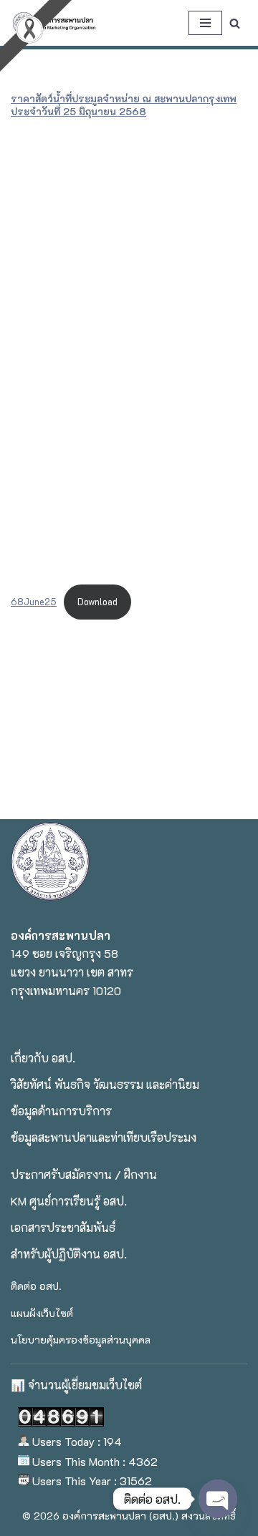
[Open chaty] (218, 1498)
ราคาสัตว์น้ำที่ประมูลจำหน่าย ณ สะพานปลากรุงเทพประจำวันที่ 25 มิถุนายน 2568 (123, 105)
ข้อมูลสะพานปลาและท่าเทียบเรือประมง (103, 1137)
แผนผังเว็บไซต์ (42, 1313)
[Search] (234, 23)
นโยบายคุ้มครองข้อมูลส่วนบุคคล (80, 1339)
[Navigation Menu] (205, 23)
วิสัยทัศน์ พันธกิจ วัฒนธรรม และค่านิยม (105, 1084)
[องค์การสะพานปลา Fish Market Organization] (54, 23)
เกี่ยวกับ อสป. (43, 1057)
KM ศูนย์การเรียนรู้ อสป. (69, 1200)
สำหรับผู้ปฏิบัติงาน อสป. (69, 1253)
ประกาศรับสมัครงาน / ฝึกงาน (84, 1174)
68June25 (34, 601)
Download (97, 601)
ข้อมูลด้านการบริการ (61, 1110)
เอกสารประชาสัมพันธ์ (63, 1227)
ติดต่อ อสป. (36, 1286)
